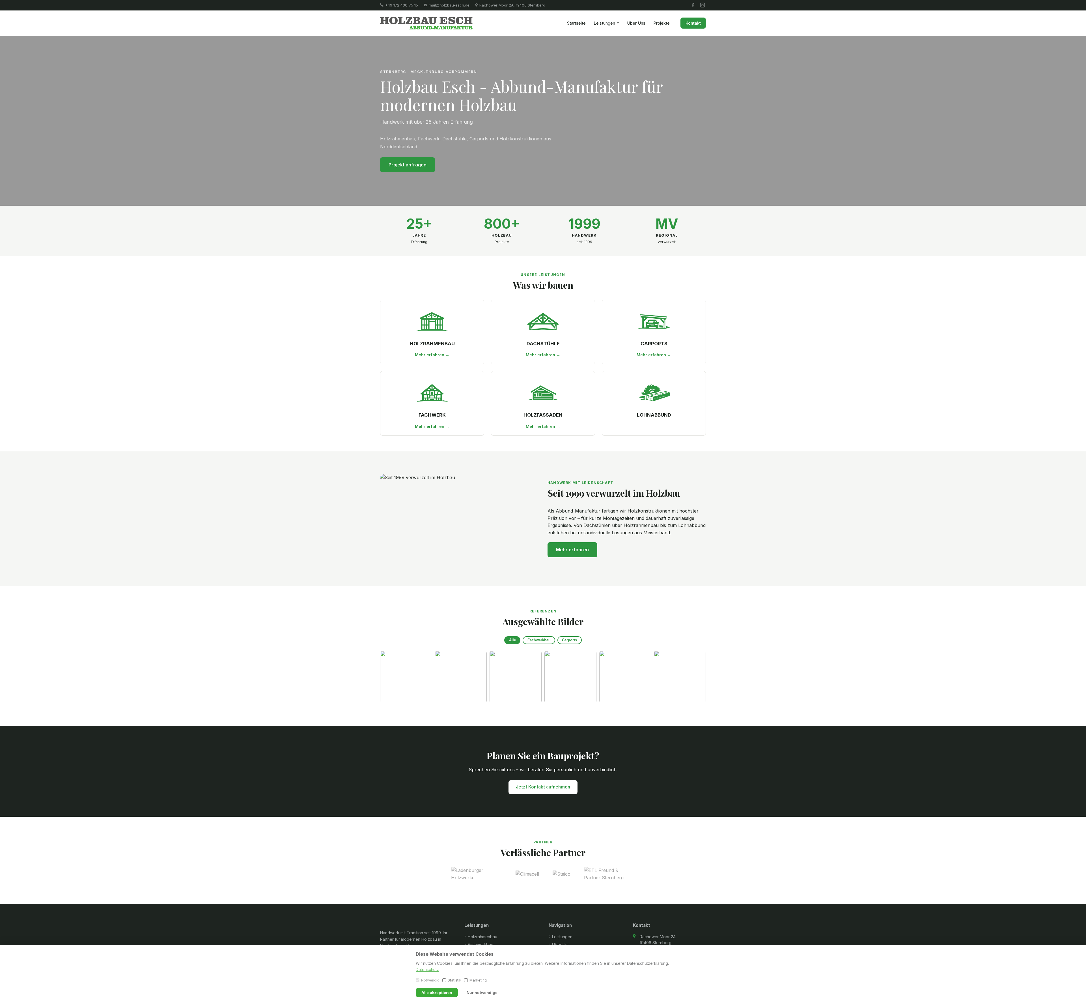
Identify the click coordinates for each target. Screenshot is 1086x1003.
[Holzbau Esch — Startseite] (426, 23)
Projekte (661, 23)
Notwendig (430, 980)
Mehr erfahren (572, 549)
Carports (569, 640)
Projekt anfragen (407, 165)
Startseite (576, 23)
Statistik (454, 980)
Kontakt (693, 23)
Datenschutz (427, 969)
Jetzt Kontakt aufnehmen (543, 787)
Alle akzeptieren (436, 992)
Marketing (478, 980)
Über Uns (636, 23)
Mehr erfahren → (432, 354)
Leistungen (604, 23)
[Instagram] (702, 5)
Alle (512, 640)
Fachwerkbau (539, 640)
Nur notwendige (482, 992)
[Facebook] (692, 5)
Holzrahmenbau (482, 936)
